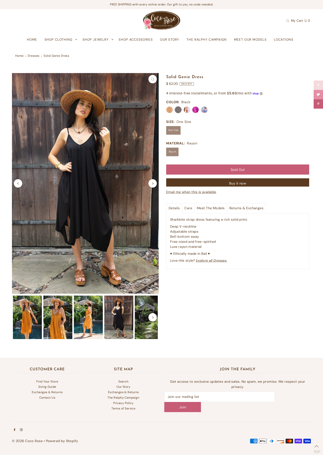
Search (123, 381)
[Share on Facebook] (318, 85)
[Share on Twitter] (318, 94)
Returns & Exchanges (246, 208)
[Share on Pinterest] (318, 104)
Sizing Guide (47, 387)
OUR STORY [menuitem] (169, 39)
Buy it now (237, 183)
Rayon (172, 151)
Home (19, 56)
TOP (316, 450)
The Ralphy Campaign (123, 398)
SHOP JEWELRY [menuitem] (96, 39)
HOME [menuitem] (32, 39)
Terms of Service (123, 408)
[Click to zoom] (152, 79)
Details (174, 208)
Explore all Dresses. (211, 260)
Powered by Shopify (62, 441)
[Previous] (18, 183)
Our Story (123, 387)
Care (188, 208)
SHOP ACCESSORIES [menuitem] (136, 39)
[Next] (152, 183)
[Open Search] (287, 20)
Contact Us (47, 398)
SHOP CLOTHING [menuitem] (58, 39)
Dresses (33, 56)
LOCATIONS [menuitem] (283, 39)
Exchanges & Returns (47, 392)
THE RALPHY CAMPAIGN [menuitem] (207, 39)
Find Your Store (47, 381)
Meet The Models (211, 208)
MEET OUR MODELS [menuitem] (250, 39)
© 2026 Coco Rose (27, 441)
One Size (173, 130)
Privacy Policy (123, 403)
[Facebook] (14, 430)
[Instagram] (21, 430)
